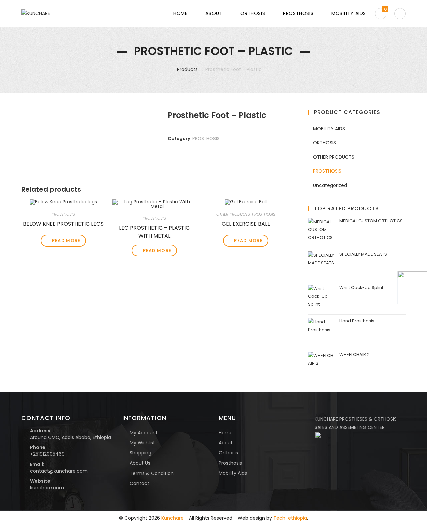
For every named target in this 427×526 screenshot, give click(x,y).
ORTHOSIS (324, 142)
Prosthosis (230, 462)
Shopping (140, 452)
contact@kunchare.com (59, 471)
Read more (66, 240)
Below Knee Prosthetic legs (63, 224)
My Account (144, 432)
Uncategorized (330, 185)
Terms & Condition (152, 473)
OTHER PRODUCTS (233, 214)
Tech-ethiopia (290, 518)
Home (226, 432)
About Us (140, 462)
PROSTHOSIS (206, 138)
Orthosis (228, 452)
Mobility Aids (233, 473)
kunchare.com (47, 487)
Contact (139, 483)
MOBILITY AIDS (329, 128)
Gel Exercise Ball (246, 224)
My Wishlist (142, 442)
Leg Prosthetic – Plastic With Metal (154, 231)
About (226, 442)
